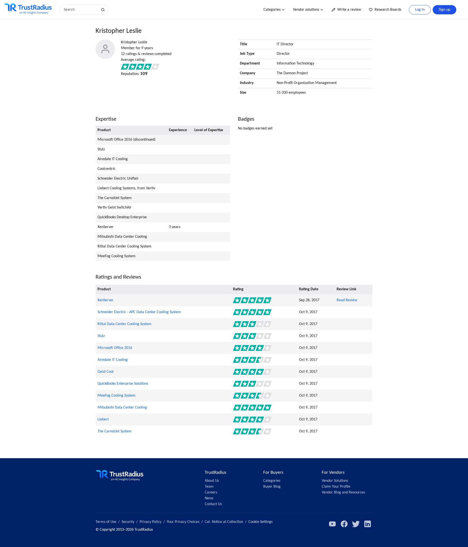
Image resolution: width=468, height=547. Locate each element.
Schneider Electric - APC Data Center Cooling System (139, 312)
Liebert (103, 419)
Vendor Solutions (335, 481)
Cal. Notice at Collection (224, 522)
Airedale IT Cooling (113, 360)
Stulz (101, 336)
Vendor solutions (306, 10)
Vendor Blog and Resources (343, 492)
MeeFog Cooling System (117, 396)
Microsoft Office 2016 (115, 348)
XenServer (106, 300)
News (209, 498)
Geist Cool (106, 372)
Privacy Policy (150, 522)
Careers (211, 492)
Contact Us (213, 504)
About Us (212, 481)
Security (128, 522)
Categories (272, 10)
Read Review (347, 300)
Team (209, 487)
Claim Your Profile (336, 487)
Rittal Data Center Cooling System (124, 324)
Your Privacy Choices (183, 522)
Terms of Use (106, 522)
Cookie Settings (260, 522)
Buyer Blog (272, 487)
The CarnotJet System (115, 431)
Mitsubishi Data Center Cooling (122, 408)
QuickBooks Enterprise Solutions (123, 384)
